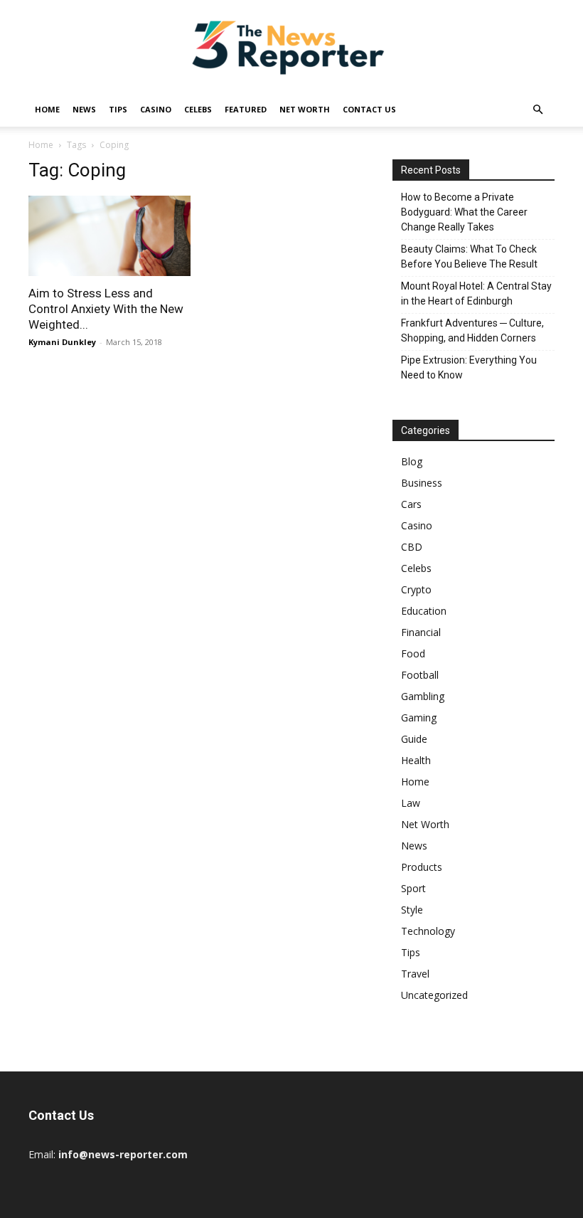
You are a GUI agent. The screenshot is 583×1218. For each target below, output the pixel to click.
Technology (428, 931)
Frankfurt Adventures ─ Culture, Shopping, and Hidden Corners (472, 330)
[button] (537, 110)
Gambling (422, 696)
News (84, 109)
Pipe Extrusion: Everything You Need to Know (469, 367)
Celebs (198, 109)
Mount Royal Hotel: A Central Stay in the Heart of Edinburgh (476, 293)
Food (413, 653)
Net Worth (304, 109)
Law (410, 803)
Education (423, 611)
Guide (414, 739)
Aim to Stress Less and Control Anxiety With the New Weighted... (105, 309)
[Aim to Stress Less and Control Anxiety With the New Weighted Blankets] (109, 236)
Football (420, 675)
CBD (411, 547)
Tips (118, 109)
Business (421, 482)
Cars (411, 504)
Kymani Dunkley (62, 342)
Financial (421, 632)
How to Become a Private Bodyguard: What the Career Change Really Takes (464, 212)
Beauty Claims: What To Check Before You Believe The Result (469, 256)
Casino (155, 109)
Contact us (369, 109)
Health (416, 760)
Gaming (419, 717)
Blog (411, 461)
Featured (246, 109)
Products (421, 867)
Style (412, 909)
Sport (413, 888)
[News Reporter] (291, 47)
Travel (415, 973)
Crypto (416, 589)
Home (47, 109)
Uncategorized (434, 995)
